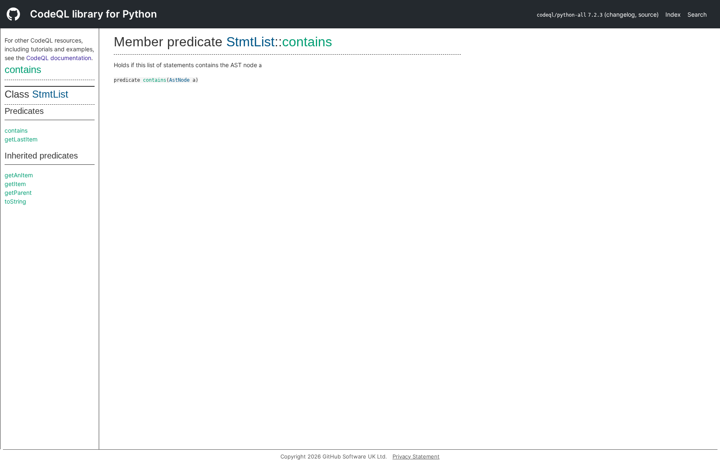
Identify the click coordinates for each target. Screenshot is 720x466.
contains (23, 69)
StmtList (50, 94)
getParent (18, 192)
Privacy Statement (416, 456)
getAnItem (19, 175)
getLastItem (21, 139)
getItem (15, 183)
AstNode (179, 80)
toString (15, 201)
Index (673, 14)
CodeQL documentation (58, 57)
